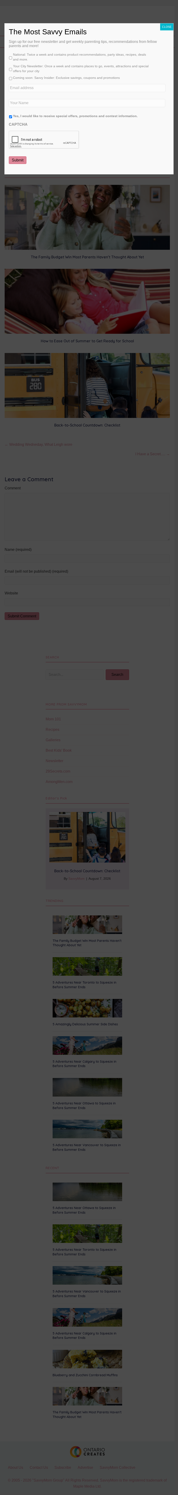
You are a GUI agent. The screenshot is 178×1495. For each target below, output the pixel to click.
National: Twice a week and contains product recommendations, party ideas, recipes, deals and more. (79, 57)
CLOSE (167, 27)
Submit (17, 160)
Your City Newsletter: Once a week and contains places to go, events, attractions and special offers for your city (81, 68)
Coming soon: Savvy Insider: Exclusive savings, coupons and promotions (66, 78)
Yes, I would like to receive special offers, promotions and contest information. (75, 116)
